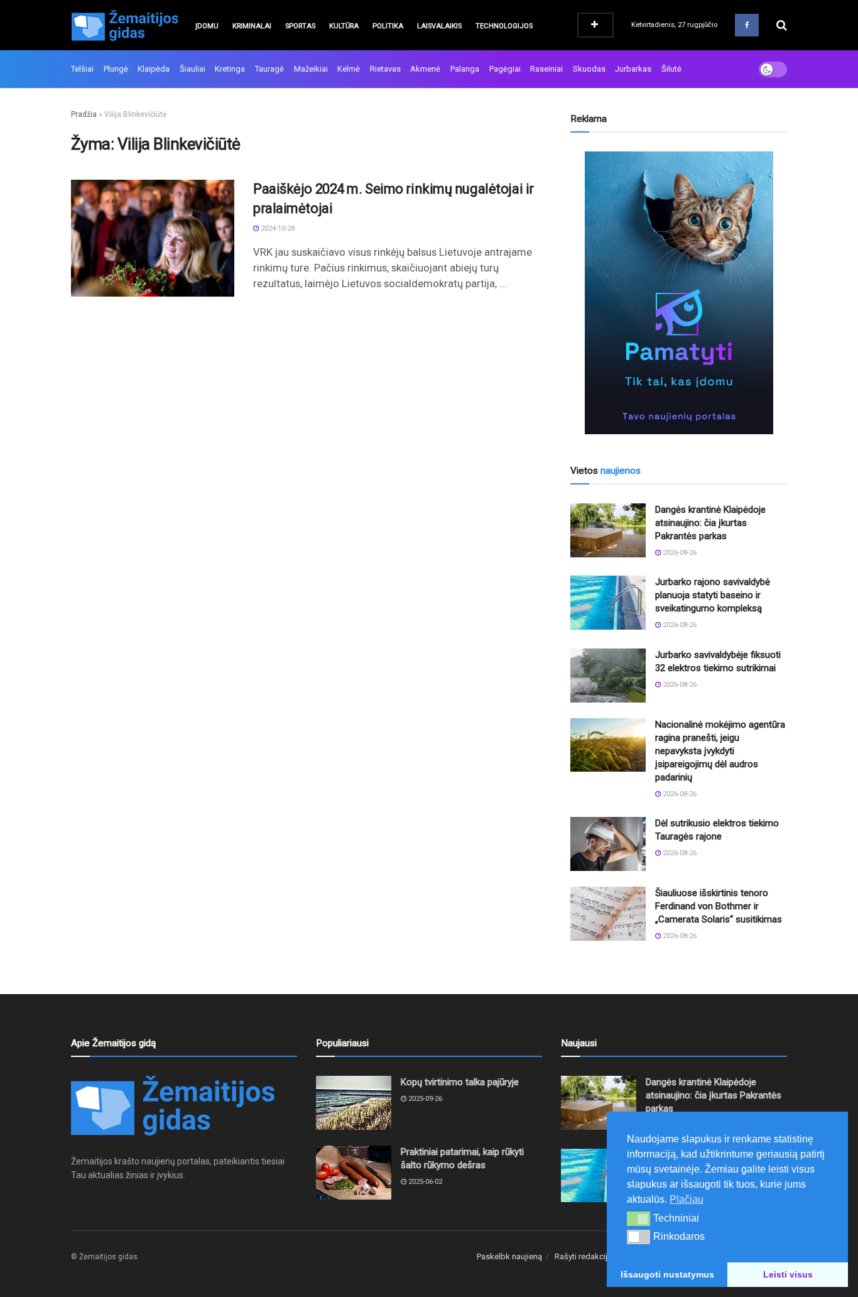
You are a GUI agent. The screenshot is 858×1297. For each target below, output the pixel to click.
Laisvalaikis (439, 26)
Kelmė (348, 69)
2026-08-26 (679, 553)
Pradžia (84, 114)
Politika (387, 26)
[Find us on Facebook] (747, 25)
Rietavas (385, 69)
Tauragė (269, 69)
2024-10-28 (277, 228)
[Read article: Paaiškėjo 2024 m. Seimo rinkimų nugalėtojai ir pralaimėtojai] (152, 238)
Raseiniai (546, 69)
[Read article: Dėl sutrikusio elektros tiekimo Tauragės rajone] (608, 844)
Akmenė (425, 69)
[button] (638, 1218)
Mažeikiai (311, 69)
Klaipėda (154, 69)
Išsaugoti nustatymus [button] (667, 1274)
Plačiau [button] (686, 1199)
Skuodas (589, 69)
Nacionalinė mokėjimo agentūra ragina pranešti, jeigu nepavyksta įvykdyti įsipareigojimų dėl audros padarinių (720, 751)
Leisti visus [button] (788, 1274)
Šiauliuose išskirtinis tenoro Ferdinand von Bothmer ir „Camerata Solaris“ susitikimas (718, 906)
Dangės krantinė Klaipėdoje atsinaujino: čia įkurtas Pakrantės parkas (710, 523)
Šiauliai (192, 69)
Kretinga (230, 69)
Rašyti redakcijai (584, 1256)
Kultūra (344, 26)
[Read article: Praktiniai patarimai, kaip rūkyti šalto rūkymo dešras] (353, 1173)
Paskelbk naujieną (509, 1256)
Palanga (464, 69)
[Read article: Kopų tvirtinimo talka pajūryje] (353, 1103)
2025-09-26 (424, 1099)
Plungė (116, 69)
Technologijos (504, 26)
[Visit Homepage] (124, 25)
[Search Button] (781, 25)
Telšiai (82, 69)
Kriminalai (251, 26)
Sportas (300, 26)
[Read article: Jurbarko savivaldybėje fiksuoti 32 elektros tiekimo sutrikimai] (608, 675)
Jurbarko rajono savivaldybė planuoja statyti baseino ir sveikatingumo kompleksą (712, 595)
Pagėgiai (505, 69)
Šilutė (671, 69)
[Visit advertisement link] (678, 292)
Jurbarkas (633, 69)
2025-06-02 (424, 1182)
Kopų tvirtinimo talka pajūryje (460, 1082)
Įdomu (207, 26)
